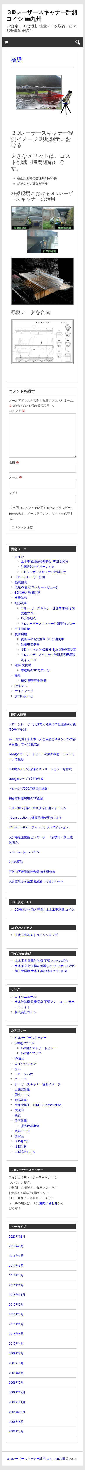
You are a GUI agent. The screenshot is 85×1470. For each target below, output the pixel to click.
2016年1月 (16, 1285)
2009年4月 (16, 1373)
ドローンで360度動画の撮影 (28, 788)
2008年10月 (17, 1412)
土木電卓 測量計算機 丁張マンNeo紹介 (41, 960)
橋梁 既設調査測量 (33, 681)
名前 (14, 462)
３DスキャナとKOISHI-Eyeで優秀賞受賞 (48, 649)
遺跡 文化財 (23, 665)
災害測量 (21, 1120)
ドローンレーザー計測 (30, 577)
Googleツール (24, 1043)
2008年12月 (17, 1392)
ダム (18, 1069)
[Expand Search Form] (78, 42)
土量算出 (21, 598)
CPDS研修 (16, 862)
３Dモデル (22, 1141)
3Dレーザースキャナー (30, 1038)
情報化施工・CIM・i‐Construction (38, 1105)
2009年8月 (16, 1353)
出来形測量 (22, 629)
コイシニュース (25, 996)
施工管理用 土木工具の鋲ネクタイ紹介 (41, 971)
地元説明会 (28, 618)
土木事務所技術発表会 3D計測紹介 (45, 561)
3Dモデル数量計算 (27, 592)
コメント (17, 411)
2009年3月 (16, 1382)
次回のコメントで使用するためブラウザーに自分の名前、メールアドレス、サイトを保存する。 (41, 513)
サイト (13, 492)
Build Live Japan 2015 (24, 852)
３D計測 (20, 1146)
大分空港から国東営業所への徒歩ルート (36, 881)
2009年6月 (16, 1363)
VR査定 (20, 1058)
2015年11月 (17, 1295)
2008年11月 (17, 1402)
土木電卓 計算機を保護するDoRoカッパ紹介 (45, 966)
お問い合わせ (24, 696)
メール (15, 477)
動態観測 (21, 582)
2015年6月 (16, 1324)
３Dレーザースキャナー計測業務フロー (48, 623)
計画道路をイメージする (37, 566)
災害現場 (21, 634)
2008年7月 (16, 1431)
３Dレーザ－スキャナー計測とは (43, 572)
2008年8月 (16, 1421)
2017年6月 (16, 1265)
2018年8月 (16, 1246)
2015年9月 (16, 1304)
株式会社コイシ (25, 1012)
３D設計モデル (25, 1152)
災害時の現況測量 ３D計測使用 (42, 639)
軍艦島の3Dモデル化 (35, 670)
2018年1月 (16, 1256)
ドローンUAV (24, 1074)
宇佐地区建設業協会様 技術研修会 (32, 871)
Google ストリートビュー (38, 1048)
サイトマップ (24, 691)
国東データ (22, 1095)
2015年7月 (16, 1314)
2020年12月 (17, 1236)
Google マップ (31, 1053)
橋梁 (16, 59)
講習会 (19, 1136)
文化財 (19, 1110)
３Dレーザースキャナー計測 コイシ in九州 (42, 15)
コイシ (19, 556)
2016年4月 (16, 1275)
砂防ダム (21, 686)
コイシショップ (25, 1063)
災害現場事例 (30, 644)
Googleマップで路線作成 (26, 778)
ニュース (21, 1079)
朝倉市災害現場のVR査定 (26, 798)
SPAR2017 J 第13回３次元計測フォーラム (37, 808)
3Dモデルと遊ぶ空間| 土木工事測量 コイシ (44, 909)
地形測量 (21, 603)
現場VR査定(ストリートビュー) (36, 587)
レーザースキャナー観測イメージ (38, 1084)
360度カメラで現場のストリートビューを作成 (40, 769)
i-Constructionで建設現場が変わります (35, 817)
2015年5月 (16, 1334)
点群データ (22, 1131)
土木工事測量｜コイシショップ (36, 935)
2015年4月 (16, 1343)
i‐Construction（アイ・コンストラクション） (40, 827)
